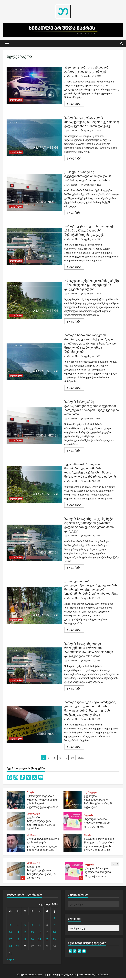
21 (39, 939)
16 (72, 757)
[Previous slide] (113, 864)
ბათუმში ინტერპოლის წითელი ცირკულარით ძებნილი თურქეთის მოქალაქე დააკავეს (72, 843)
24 (10, 946)
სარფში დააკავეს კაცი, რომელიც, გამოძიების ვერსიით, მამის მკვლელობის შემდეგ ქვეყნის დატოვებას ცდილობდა (34, 724)
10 (10, 932)
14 (39, 932)
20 (32, 939)
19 (24, 939)
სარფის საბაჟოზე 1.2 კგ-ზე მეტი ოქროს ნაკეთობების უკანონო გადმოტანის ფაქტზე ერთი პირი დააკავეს (34, 543)
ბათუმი (30, 792)
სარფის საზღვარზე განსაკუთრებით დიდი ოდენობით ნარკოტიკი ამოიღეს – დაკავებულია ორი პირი (34, 425)
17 (10, 939)
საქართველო (90, 792)
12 (24, 932)
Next (81, 757)
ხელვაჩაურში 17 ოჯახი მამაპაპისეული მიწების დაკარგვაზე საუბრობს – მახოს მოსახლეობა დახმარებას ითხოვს (34, 484)
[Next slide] (117, 864)
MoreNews (85, 974)
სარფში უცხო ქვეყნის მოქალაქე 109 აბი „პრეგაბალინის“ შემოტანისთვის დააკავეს (34, 246)
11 (17, 932)
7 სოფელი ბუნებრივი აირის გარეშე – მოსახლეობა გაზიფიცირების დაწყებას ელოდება (34, 300)
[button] (6, 43)
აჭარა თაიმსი (71, 76)
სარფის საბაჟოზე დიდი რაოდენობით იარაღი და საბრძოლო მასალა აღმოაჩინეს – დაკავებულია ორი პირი (34, 665)
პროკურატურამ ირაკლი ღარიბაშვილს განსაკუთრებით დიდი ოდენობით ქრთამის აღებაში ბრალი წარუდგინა (16, 843)
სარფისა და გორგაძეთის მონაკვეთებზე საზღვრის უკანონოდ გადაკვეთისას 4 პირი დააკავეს (34, 137)
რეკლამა (88, 815)
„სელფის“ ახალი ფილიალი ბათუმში (72, 821)
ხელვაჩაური (16, 100)
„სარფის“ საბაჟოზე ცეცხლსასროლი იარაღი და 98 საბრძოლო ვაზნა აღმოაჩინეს (34, 192)
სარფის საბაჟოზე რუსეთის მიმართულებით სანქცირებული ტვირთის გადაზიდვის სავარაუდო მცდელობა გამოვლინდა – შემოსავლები (34, 361)
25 (17, 946)
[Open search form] (121, 43)
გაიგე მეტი (75, 104)
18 (17, 939)
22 (46, 939)
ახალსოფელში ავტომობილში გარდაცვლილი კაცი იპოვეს (34, 85)
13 (32, 932)
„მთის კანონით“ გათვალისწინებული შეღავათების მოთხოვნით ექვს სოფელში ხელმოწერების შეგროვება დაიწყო (34, 605)
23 (54, 939)
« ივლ (10, 959)
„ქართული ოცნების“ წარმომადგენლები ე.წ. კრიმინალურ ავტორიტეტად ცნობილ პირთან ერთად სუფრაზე (16, 800)
